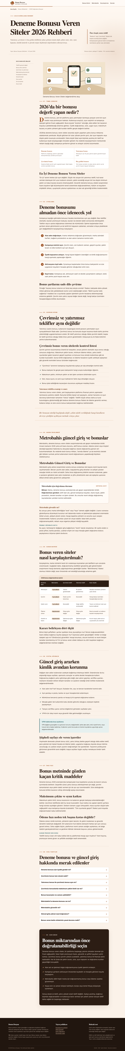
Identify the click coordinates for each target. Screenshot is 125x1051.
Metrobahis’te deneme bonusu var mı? (56, 901)
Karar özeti (19, 84)
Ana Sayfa (13, 9)
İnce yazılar (19, 79)
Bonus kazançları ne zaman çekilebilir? (56, 895)
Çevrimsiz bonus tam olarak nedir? (54, 876)
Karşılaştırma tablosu (21, 74)
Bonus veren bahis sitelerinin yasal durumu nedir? (60, 920)
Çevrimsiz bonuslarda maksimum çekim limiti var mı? (62, 889)
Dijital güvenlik (60, 1029)
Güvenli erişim (20, 77)
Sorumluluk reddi (60, 1033)
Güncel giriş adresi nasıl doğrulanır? (55, 914)
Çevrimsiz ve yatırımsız (22, 70)
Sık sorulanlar (19, 81)
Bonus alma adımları (21, 67)
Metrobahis (95, 3)
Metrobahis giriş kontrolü (22, 72)
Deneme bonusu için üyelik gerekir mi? (56, 870)
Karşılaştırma (104, 3)
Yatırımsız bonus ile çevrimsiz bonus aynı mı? (59, 882)
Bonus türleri (86, 3)
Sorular (112, 3)
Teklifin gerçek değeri (22, 65)
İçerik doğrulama (60, 1031)
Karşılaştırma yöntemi (61, 1027)
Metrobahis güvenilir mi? (50, 907)
